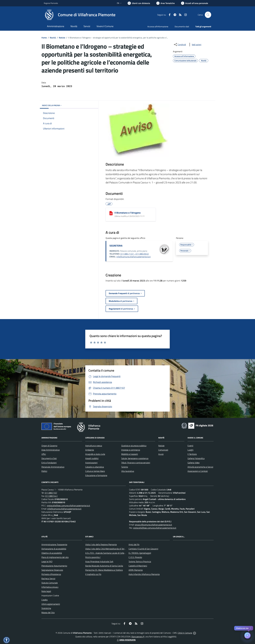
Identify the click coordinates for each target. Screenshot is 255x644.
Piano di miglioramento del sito (55, 557)
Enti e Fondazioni (49, 462)
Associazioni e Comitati (198, 471)
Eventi (190, 445)
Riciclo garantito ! (93, 557)
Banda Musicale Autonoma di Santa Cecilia (104, 565)
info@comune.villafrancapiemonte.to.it (133, 256)
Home (44, 37)
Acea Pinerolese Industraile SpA (99, 561)
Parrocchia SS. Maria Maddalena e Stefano (104, 570)
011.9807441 (51, 496)
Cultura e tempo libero (95, 471)
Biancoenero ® (137, 636)
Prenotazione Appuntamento (54, 565)
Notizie (62, 37)
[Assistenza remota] (194, 632)
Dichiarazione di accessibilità (53, 548)
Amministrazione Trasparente (54, 544)
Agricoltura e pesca (93, 445)
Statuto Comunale (49, 582)
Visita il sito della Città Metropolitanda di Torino (106, 548)
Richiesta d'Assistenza (51, 574)
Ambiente (89, 449)
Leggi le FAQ (46, 561)
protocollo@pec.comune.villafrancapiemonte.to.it (68, 505)
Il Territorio (192, 454)
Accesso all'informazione (157, 26)
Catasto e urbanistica (94, 466)
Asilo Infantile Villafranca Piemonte (144, 574)
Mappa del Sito (48, 612)
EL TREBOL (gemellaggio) (140, 553)
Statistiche (46, 608)
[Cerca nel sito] (208, 15)
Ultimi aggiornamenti (50, 604)
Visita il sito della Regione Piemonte (101, 544)
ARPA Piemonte (136, 570)
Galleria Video (193, 462)
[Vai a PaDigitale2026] (197, 425)
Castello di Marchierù (138, 565)
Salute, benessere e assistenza (134, 458)
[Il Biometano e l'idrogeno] (111, 213)
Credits (44, 599)
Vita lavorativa (127, 471)
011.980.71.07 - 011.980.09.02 (134, 253)
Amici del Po (134, 544)
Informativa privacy (49, 587)
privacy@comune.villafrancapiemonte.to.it (153, 524)
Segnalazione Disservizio (52, 570)
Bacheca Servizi (48, 578)
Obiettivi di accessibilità (51, 553)
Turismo (124, 466)
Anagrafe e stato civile (95, 454)
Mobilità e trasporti (129, 454)
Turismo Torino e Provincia (140, 561)
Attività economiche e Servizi (200, 466)
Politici (44, 471)
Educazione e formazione (96, 475)
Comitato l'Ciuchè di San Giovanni (143, 548)
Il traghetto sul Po (93, 574)
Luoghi (190, 449)
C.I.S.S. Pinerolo (135, 557)
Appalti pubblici (92, 458)
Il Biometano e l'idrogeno (127, 212)
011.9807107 (51, 492)
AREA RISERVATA (127, 639)
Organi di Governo (49, 445)
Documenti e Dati (49, 458)
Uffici (43, 454)
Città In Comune (185, 632)
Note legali (46, 591)
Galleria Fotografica (196, 458)
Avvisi (160, 454)
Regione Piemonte (51, 3)
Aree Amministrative (50, 449)
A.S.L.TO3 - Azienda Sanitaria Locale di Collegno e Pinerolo (111, 553)
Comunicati (163, 449)
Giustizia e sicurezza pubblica (133, 445)
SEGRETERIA (115, 245)
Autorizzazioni (91, 462)
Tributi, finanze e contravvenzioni (135, 462)
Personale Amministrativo (52, 466)
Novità (53, 37)
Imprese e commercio (130, 449)
